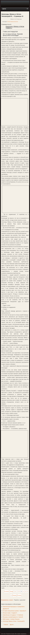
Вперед (14, 595)
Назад (11, 591)
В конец (19, 595)
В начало (6, 591)
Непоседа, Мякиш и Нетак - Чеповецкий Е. (14, 621)
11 (23, 591)
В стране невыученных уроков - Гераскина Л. (14, 610)
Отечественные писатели (12, 21)
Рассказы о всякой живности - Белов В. (13, 617)
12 (25, 591)
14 (11, 595)
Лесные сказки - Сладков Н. (10, 613)
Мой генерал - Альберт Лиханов (11, 619)
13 (27, 591)
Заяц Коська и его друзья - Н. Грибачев (13, 615)
